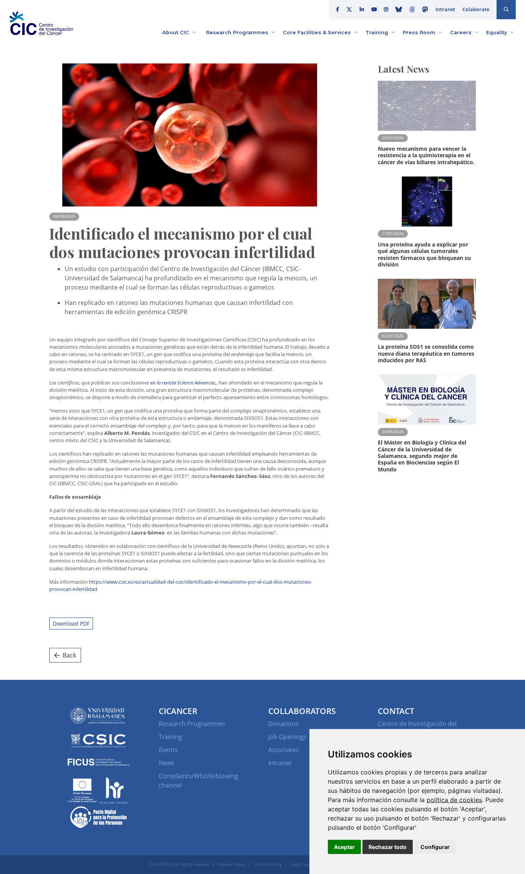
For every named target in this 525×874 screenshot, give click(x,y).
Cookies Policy (267, 864)
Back (69, 655)
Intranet (445, 9)
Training (170, 736)
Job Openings (287, 736)
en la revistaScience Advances (182, 382)
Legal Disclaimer (306, 864)
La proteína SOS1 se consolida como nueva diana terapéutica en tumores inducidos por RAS (426, 353)
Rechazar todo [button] (388, 847)
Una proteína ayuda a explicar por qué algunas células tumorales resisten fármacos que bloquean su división (424, 254)
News (166, 763)
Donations (283, 723)
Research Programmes (192, 723)
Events (168, 750)
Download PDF (71, 623)
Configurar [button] (435, 847)
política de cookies (454, 800)
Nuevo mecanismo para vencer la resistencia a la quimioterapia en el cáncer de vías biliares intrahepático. (426, 155)
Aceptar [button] (344, 847)
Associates (283, 750)
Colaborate (475, 9)
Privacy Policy (231, 864)
